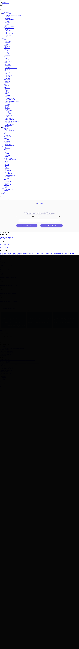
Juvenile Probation (7, 76)
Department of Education (8, 72)
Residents (3, 38)
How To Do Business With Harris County (10, 130)
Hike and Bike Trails (8, 31)
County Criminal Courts (8, 110)
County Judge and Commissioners (6, 13)
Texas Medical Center (8, 69)
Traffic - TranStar (7, 64)
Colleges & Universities (8, 71)
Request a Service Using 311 (27, 225)
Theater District (7, 82)
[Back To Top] (2, 7)
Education (5, 70)
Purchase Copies (7, 135)
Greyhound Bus (7, 153)
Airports (6, 152)
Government (3, 83)
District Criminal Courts (8, 113)
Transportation (5, 62)
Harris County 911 (7, 186)
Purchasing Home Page (8, 131)
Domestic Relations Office (8, 75)
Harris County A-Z (7, 88)
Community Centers (7, 30)
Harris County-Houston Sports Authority (10, 159)
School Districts (7, 73)
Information (5, 39)
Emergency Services (6, 185)
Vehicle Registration (7, 60)
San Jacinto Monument (8, 170)
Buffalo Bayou (7, 165)
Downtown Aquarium (8, 166)
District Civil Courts (7, 112)
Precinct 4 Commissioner (7, 32)
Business (3, 127)
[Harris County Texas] (39, 205)
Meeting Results (7, 86)
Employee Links (6, 190)
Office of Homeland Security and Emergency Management (13, 15)
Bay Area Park (7, 178)
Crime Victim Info (7, 51)
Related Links (7, 40)
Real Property (7, 140)
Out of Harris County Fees (10, 98)
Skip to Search (4, 1)
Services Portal (4, 194)
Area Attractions (6, 163)
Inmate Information (7, 55)
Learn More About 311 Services (51, 225)
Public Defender (7, 108)
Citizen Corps (7, 16)
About (3, 188)
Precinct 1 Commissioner (7, 18)
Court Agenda (5, 84)
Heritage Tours (7, 157)
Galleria (6, 167)
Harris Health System (8, 67)
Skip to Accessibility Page (5, 3)
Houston (6, 150)
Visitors (3, 146)
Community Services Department (9, 119)
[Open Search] (2, 4)
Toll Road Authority (7, 63)
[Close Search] (0, 196)
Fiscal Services (5, 89)
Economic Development (7, 143)
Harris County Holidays (8, 41)
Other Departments (6, 117)
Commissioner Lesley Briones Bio (9, 33)
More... (6, 151)
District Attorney (7, 104)
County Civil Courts (8, 109)
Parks (6, 20)
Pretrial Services (7, 107)
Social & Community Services (9, 77)
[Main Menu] (0, 4)
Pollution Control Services (8, 125)
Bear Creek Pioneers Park (8, 173)
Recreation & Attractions (7, 79)
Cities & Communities (6, 149)
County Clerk (7, 52)
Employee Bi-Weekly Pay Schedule (8, 189)
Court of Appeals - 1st (8, 111)
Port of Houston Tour (8, 169)
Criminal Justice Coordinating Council (10, 100)
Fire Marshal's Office (8, 95)
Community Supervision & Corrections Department (12, 101)
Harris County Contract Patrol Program (10, 99)
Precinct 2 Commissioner (7, 22)
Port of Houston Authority (7, 141)
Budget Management (8, 91)
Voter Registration (7, 44)
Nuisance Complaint (8, 57)
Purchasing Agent (7, 92)
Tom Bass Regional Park (8, 177)
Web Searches (7, 139)
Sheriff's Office (7, 96)
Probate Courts (7, 116)
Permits (6, 58)
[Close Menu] (0, 9)
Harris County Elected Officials (8, 37)
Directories (5, 87)
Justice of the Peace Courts (8, 115)
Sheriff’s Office (7, 47)
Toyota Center (7, 162)
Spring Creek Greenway (8, 176)
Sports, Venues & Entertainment (8, 158)
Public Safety (5, 45)
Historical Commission (8, 80)
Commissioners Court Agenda (6, 12)
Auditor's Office (7, 90)
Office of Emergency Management (9, 124)
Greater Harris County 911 (8, 46)
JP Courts (6, 49)
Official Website (7, 17)
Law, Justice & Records (7, 48)
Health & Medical (6, 66)
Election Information (8, 43)
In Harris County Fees (10, 97)
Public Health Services (8, 126)
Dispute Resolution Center (8, 103)
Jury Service (6, 50)
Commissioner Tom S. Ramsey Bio (9, 28)
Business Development (8, 142)
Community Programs (8, 23)
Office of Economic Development (9, 145)
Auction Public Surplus (8, 129)
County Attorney (7, 102)
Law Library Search (7, 137)
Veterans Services (7, 78)
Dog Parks (6, 29)
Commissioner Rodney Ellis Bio (9, 19)
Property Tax (7, 59)
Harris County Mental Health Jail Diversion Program (12, 121)
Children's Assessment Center (9, 118)
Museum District (7, 81)
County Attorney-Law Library (7, 136)
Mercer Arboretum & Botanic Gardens (10, 175)
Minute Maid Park (7, 160)
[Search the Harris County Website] (59, 220)
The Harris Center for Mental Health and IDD (11, 68)
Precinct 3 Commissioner (7, 27)
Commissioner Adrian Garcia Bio (9, 26)
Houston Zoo (7, 168)
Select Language (4, 2)
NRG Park (6, 161)
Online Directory (7, 42)
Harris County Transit (8, 65)
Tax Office (6, 93)
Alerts (3, 193)
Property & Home (6, 56)
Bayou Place (7, 164)
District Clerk (7, 53)
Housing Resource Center (8, 61)
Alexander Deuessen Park (8, 172)
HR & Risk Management (8, 122)
